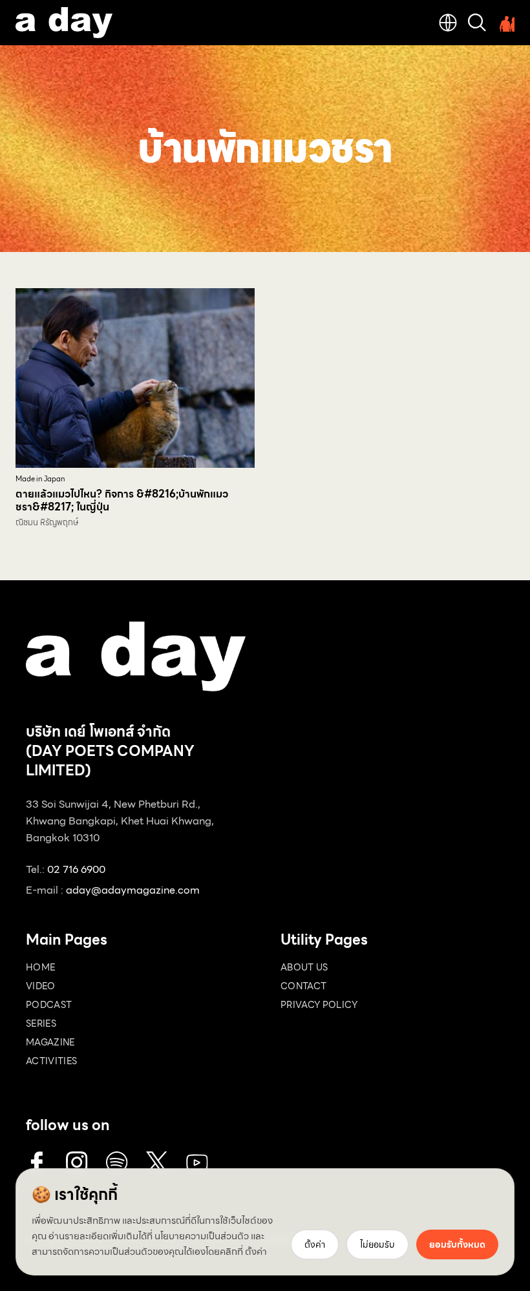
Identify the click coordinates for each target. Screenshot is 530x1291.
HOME (40, 967)
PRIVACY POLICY (319, 1005)
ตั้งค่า (256, 1251)
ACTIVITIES (52, 1061)
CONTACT (303, 986)
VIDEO (41, 986)
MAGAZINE (50, 1042)
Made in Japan (40, 479)
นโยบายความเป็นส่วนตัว (201, 1236)
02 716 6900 (76, 869)
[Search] (477, 23)
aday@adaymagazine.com (133, 890)
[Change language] (448, 22)
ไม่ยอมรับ (377, 1244)
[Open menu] (505, 23)
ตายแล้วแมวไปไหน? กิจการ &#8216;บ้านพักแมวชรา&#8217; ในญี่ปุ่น (122, 500)
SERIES (41, 1023)
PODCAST (49, 1005)
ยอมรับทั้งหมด (457, 1244)
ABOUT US (304, 967)
